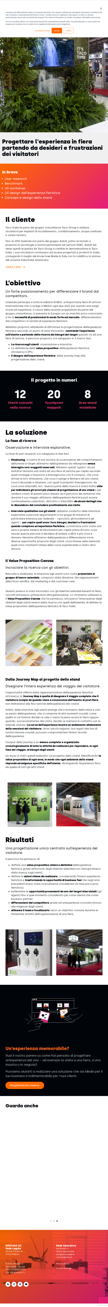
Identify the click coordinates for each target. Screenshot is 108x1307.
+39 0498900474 (64, 1261)
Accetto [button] (57, 30)
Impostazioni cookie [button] (42, 30)
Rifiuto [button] (68, 30)
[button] (51, 1224)
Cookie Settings (63, 1272)
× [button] (101, 7)
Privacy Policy (63, 1267)
